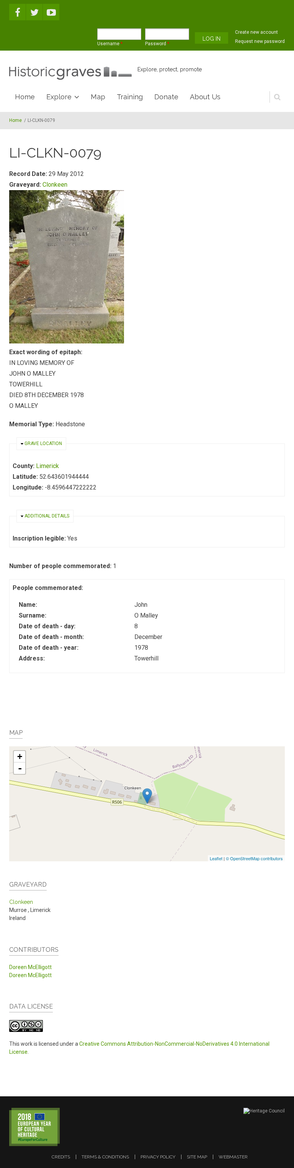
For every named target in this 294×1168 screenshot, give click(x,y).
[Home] (70, 73)
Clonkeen (54, 184)
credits (61, 1157)
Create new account (256, 32)
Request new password (260, 41)
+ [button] (19, 756)
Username (109, 43)
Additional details (46, 516)
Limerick (47, 466)
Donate (166, 97)
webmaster (233, 1157)
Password (157, 43)
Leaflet (216, 858)
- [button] (20, 768)
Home (25, 97)
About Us (205, 97)
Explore (59, 97)
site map (197, 1157)
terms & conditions (105, 1157)
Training (130, 97)
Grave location (43, 443)
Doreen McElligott (30, 967)
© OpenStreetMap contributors (254, 858)
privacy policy (157, 1157)
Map (98, 97)
